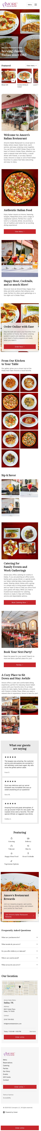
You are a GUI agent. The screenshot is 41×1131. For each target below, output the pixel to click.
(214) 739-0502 (9, 1020)
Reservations (7, 1063)
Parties (5, 1068)
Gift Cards (7, 1077)
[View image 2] (29, 488)
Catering (6, 1065)
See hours (33, 1031)
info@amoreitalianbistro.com (12, 1024)
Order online (19, 1037)
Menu (30, 5)
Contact (6, 1080)
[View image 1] (10, 488)
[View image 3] (10, 507)
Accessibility (7, 1098)
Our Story (6, 1071)
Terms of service (8, 1095)
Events (5, 1074)
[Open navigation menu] (36, 5)
